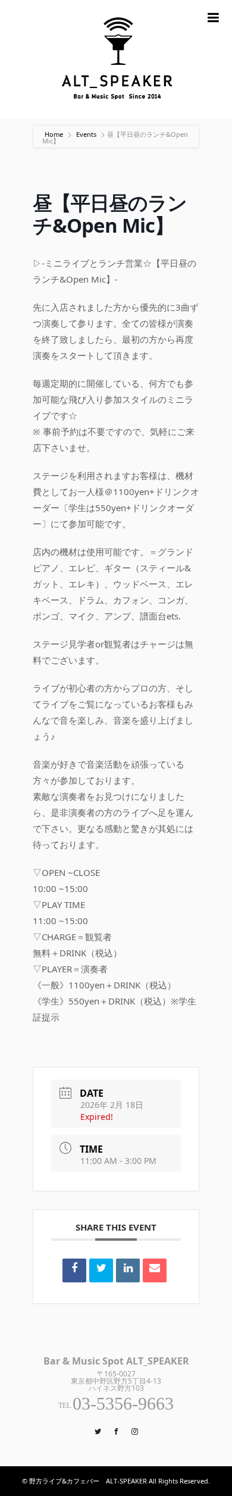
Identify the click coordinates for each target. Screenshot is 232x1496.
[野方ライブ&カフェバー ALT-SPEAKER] (116, 59)
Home (55, 134)
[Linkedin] (128, 1270)
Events (86, 134)
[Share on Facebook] (74, 1270)
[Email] (155, 1270)
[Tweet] (101, 1270)
